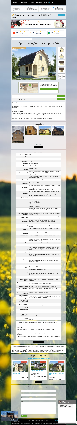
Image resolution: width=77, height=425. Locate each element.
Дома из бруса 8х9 (31, 358)
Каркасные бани (39, 2)
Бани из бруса (31, 2)
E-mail (22, 397)
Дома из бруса (15, 2)
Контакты (54, 2)
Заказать (61, 99)
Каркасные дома (23, 2)
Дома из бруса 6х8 (38, 358)
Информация (46, 2)
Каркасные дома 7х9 (46, 358)
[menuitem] (15, 2)
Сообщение (23, 401)
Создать (48, 89)
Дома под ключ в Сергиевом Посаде (23, 16)
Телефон (22, 393)
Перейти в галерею (38, 147)
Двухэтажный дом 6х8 (17, 373)
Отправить (24, 415)
